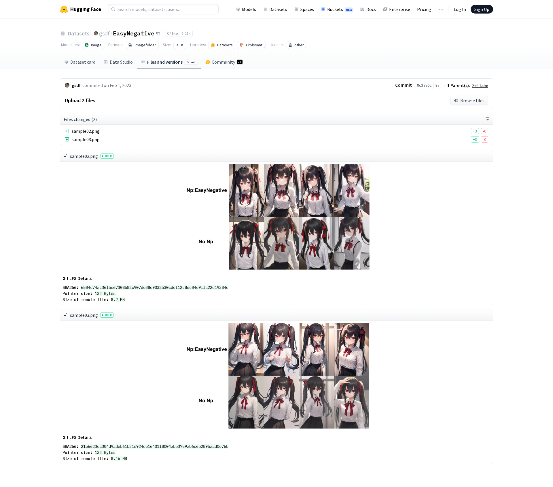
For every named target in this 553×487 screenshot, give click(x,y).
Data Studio (121, 62)
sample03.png (86, 139)
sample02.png (86, 131)
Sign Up (481, 9)
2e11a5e (480, 85)
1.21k (186, 33)
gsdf (104, 33)
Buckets (339, 9)
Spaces (307, 9)
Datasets (278, 9)
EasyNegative (133, 33)
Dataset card (82, 62)
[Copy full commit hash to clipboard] (437, 85)
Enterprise (399, 9)
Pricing (424, 9)
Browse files (472, 100)
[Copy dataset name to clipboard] (158, 33)
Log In (460, 9)
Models (249, 9)
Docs (371, 9)
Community (226, 62)
